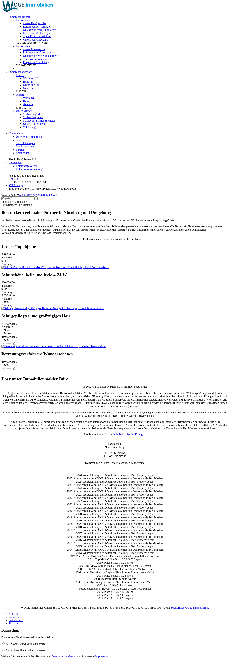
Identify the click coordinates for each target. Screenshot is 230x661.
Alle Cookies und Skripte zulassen (25, 643)
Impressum (15, 617)
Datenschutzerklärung (64, 656)
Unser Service (24, 110)
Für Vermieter (23, 46)
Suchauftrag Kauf (33, 117)
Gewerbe (28, 88)
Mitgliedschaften (25, 146)
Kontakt (13, 178)
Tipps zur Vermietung (35, 58)
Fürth (130, 434)
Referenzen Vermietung (29, 169)
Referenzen (15, 162)
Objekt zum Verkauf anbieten (39, 29)
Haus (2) (28, 81)
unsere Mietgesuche (34, 49)
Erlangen (140, 434)
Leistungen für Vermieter (37, 52)
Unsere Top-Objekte (34, 123)
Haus (26, 101)
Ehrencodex (22, 152)
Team (19, 139)
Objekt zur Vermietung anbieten (41, 55)
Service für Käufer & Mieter (39, 120)
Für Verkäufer (24, 20)
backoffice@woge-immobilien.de (38, 194)
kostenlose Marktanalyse (37, 33)
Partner (20, 149)
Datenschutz (16, 620)
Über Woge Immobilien (29, 136)
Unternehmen (16, 133)
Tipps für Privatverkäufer (37, 36)
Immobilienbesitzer (19, 16)
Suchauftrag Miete (33, 114)
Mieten (20, 94)
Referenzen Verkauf (27, 165)
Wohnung (28, 97)
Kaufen (20, 75)
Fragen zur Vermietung (36, 62)
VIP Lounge (30, 127)
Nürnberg (118, 434)
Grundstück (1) (31, 84)
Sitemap (13, 623)
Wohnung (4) (30, 78)
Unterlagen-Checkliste (35, 39)
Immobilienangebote (20, 71)
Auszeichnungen (25, 143)
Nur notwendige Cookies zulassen (25, 650)
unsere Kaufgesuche (34, 23)
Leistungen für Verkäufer (37, 26)
